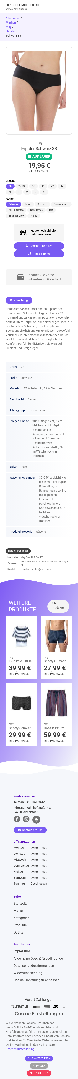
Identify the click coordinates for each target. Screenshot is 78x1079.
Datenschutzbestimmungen (34, 966)
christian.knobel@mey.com (36, 569)
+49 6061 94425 (35, 802)
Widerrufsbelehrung (28, 973)
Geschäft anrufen (40, 246)
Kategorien (21, 918)
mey (8, 27)
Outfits (18, 932)
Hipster (11, 31)
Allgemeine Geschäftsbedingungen (39, 958)
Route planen (41, 253)
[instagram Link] (26, 820)
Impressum (22, 951)
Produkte (20, 925)
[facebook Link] (17, 820)
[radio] (10, 186)
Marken (11, 22)
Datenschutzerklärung (20, 1049)
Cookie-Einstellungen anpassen (36, 980)
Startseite (20, 903)
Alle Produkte (58, 605)
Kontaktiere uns (31, 830)
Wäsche (41, 531)
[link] (31, 6)
